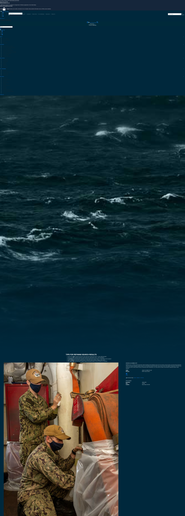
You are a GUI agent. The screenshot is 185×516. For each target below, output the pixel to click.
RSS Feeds (5, 88)
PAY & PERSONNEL (3, 68)
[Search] (97, 22)
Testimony (5, 62)
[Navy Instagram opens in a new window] (2, 33)
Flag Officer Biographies (7, 56)
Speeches (4, 64)
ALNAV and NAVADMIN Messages (8, 91)
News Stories (5, 67)
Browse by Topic (6, 82)
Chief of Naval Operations (7, 49)
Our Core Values (5, 38)
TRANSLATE (2, 94)
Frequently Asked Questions (7, 89)
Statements (5, 65)
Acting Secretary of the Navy (8, 46)
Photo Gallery (5, 78)
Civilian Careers (5, 74)
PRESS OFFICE (2, 58)
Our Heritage (5, 42)
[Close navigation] (0, 28)
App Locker (5, 81)
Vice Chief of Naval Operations (8, 50)
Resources (2, 18)
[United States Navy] (5, 11)
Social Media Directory (6, 79)
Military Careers (5, 73)
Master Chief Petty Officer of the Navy (9, 52)
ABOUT (1, 36)
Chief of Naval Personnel (7, 53)
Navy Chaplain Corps (6, 85)
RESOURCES (2, 76)
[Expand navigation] (88, 22)
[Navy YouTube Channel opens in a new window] (3, 16)
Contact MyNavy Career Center (8, 71)
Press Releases (5, 61)
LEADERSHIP (2, 44)
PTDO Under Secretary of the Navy (9, 47)
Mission (4, 41)
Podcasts (4, 84)
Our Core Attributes (6, 39)
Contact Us (5, 92)
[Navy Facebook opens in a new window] (2, 31)
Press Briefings (5, 59)
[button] (92, 1)
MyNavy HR (5, 70)
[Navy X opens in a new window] (2, 32)
